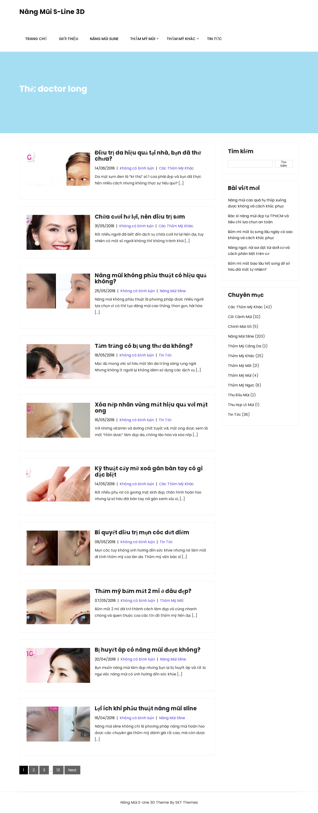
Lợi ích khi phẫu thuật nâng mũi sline (146, 708)
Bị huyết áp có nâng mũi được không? (147, 650)
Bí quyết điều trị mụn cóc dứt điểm (142, 532)
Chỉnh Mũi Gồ (240, 326)
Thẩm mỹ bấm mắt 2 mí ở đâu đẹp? (143, 591)
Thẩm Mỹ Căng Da (244, 346)
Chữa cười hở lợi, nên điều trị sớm (140, 216)
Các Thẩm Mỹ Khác (176, 168)
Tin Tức (214, 38)
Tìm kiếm (241, 152)
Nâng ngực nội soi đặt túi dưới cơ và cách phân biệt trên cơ (259, 250)
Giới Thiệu (68, 38)
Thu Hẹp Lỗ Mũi (241, 404)
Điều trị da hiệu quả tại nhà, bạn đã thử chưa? (148, 156)
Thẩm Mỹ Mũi (142, 38)
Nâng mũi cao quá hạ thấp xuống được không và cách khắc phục (257, 203)
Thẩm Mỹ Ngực (241, 385)
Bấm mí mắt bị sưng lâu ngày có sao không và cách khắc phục (260, 235)
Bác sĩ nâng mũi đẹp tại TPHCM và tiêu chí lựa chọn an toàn (258, 219)
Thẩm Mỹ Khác (181, 38)
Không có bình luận (137, 168)
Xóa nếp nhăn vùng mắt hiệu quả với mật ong (151, 407)
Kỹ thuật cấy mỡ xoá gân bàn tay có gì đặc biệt (149, 471)
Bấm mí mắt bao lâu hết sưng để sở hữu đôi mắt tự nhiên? (259, 266)
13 (58, 770)
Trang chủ (36, 38)
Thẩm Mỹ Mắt (172, 600)
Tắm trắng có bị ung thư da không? (144, 346)
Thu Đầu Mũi (238, 395)
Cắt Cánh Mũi (240, 316)
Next (72, 770)
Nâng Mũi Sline (104, 38)
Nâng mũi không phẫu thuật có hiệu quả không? (150, 278)
